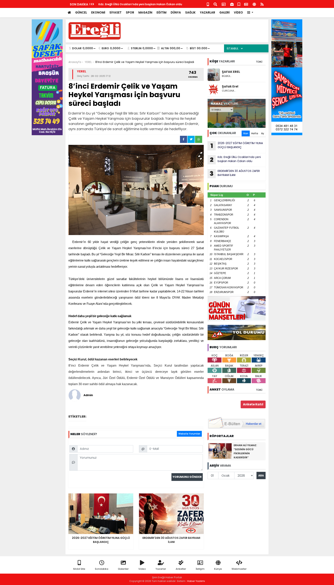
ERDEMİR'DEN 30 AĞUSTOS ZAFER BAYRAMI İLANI (131, 4)
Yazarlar (161, 569)
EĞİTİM (161, 12)
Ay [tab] (262, 133)
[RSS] (262, 4)
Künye (218, 569)
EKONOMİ (98, 12)
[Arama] (215, 4)
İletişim (200, 569)
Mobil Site (79, 569)
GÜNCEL (81, 12)
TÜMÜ (259, 61)
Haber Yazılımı (196, 581)
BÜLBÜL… (227, 76)
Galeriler (123, 569)
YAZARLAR (207, 12)
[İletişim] (223, 4)
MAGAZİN (145, 12)
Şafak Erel (230, 86)
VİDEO (238, 12)
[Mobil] (208, 4)
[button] (250, 12)
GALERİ (224, 12)
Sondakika (101, 569)
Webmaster (239, 569)
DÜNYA (176, 12)
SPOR (130, 12)
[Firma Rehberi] (232, 4)
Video (142, 569)
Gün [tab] (245, 133)
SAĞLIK (190, 12)
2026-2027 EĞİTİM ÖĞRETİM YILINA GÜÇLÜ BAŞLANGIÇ (236, 145)
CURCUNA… (229, 91)
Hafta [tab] (254, 133)
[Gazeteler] (246, 4)
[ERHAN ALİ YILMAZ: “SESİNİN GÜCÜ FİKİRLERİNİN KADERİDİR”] (220, 451)
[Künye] (254, 4)
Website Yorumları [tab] (189, 433)
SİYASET (115, 12)
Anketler (181, 569)
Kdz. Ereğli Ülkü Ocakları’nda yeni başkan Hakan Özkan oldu (235, 159)
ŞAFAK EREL (231, 72)
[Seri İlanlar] (239, 4)
